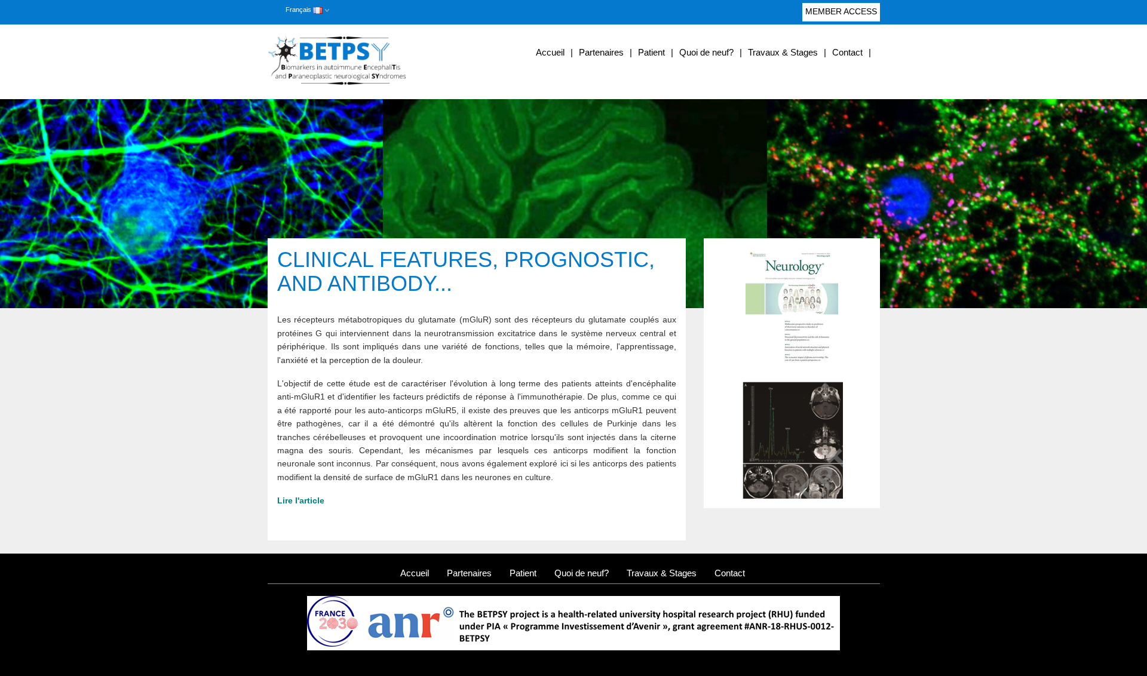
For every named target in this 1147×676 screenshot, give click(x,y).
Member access (841, 11)
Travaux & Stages (783, 52)
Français (299, 9)
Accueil (550, 52)
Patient (651, 52)
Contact (847, 52)
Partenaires (601, 52)
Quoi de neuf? (706, 52)
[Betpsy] (363, 60)
